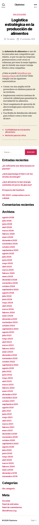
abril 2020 (7, 460)
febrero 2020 (8, 466)
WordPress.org (9, 510)
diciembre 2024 (9, 280)
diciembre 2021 (9, 394)
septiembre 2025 (10, 250)
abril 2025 (7, 266)
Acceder (6, 501)
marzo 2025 (8, 270)
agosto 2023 (8, 332)
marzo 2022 (7, 384)
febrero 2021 (8, 427)
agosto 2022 (8, 368)
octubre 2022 (8, 361)
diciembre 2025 (9, 240)
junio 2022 (7, 375)
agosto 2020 (8, 447)
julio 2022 (6, 371)
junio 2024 (7, 299)
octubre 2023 (8, 325)
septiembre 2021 (10, 404)
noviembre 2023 (10, 322)
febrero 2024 (8, 312)
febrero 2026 (8, 234)
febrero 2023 (8, 348)
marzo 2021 (7, 424)
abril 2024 (7, 306)
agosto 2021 (8, 407)
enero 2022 (7, 391)
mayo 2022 (7, 378)
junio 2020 (7, 453)
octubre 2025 (8, 247)
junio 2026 (7, 224)
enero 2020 (7, 470)
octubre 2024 (8, 286)
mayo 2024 (7, 302)
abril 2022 (7, 381)
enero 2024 (7, 316)
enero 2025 (7, 276)
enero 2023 (7, 352)
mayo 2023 (7, 339)
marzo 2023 (8, 345)
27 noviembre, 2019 (27, 39)
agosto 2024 (8, 293)
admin (12, 39)
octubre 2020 (8, 440)
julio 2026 (6, 221)
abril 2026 (7, 227)
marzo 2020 (8, 463)
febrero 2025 (8, 273)
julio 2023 (6, 335)
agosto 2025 (8, 253)
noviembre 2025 (10, 244)
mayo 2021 (7, 417)
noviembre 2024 (10, 283)
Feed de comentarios (12, 507)
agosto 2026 (8, 217)
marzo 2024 (8, 309)
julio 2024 (6, 296)
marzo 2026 (8, 230)
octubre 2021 (8, 401)
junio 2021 (7, 414)
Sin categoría (19, 14)
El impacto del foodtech (13, 190)
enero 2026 (7, 237)
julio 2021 (6, 411)
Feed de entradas (10, 504)
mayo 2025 (7, 263)
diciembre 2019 (9, 473)
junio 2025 (7, 260)
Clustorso (19, 4)
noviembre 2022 (10, 358)
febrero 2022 (8, 388)
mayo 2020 (7, 457)
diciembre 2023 (9, 319)
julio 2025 (6, 257)
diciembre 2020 (9, 434)
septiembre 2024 (10, 289)
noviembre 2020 (10, 437)
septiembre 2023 (10, 329)
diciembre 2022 (9, 355)
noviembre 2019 (9, 476)
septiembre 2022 (10, 365)
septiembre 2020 (10, 443)
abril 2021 (6, 420)
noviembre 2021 (9, 398)
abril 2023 (7, 342)
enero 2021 (7, 430)
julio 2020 (6, 450)
